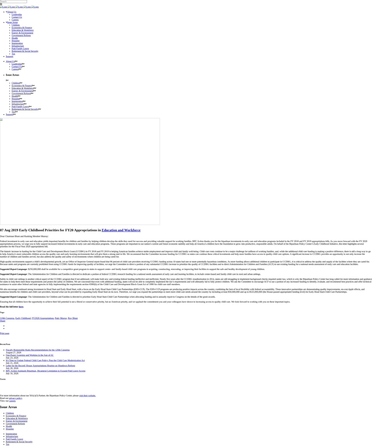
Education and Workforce (121, 230)
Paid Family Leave (14, 439)
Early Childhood (23, 318)
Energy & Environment (16, 421)
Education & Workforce (17, 418)
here (21, 306)
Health (9, 426)
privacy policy (15, 398)
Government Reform (15, 423)
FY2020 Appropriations (43, 318)
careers (12, 401)
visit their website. (87, 395)
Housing (10, 429)
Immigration (11, 434)
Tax (7, 444)
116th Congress (7, 318)
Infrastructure (12, 436)
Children (10, 413)
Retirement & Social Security (19, 441)
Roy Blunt (73, 318)
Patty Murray (61, 318)
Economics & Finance (16, 416)
